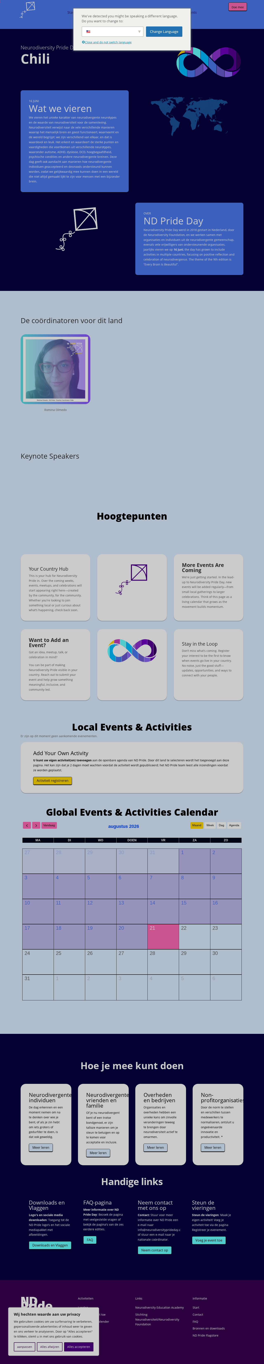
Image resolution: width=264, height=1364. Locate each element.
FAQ (90, 1240)
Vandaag (49, 825)
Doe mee (238, 7)
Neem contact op (154, 1250)
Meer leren (40, 1147)
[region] (53, 1331)
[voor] (27, 825)
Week (210, 825)
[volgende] (36, 825)
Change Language (164, 31)
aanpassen (24, 1347)
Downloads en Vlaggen (50, 1245)
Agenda (234, 825)
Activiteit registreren (52, 780)
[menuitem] (71, 12)
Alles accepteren (78, 1347)
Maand (196, 825)
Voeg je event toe (209, 1240)
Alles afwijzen (49, 1347)
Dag (221, 825)
